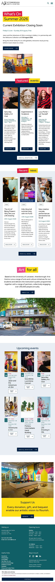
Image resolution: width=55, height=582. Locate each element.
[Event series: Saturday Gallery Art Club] (49, 375)
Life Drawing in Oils (45, 430)
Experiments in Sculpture (27, 113)
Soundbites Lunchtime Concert (29, 381)
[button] (52, 3)
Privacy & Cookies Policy (10, 575)
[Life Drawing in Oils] (43, 407)
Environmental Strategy (7, 563)
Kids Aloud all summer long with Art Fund (26, 211)
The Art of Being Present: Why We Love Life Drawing (9, 212)
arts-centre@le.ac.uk (10, 539)
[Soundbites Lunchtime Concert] (27, 361)
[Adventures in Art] (11, 407)
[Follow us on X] (40, 556)
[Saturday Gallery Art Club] (43, 361)
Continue (27, 579)
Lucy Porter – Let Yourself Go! (44, 114)
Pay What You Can (6, 561)
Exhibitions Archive (6, 564)
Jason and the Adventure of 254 (12, 384)
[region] (27, 576)
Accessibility (4, 559)
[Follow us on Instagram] (33, 556)
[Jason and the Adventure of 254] (11, 361)
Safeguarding (4, 557)
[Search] (48, 3)
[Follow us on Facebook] (30, 556)
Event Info (12, 391)
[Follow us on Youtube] (37, 556)
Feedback (3, 566)
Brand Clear (36, 562)
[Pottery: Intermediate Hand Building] (27, 407)
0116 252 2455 (7, 538)
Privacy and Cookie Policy (7, 568)
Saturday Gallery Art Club (8, 114)
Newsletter (4, 556)
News (6, 204)
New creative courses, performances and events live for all (44, 213)
